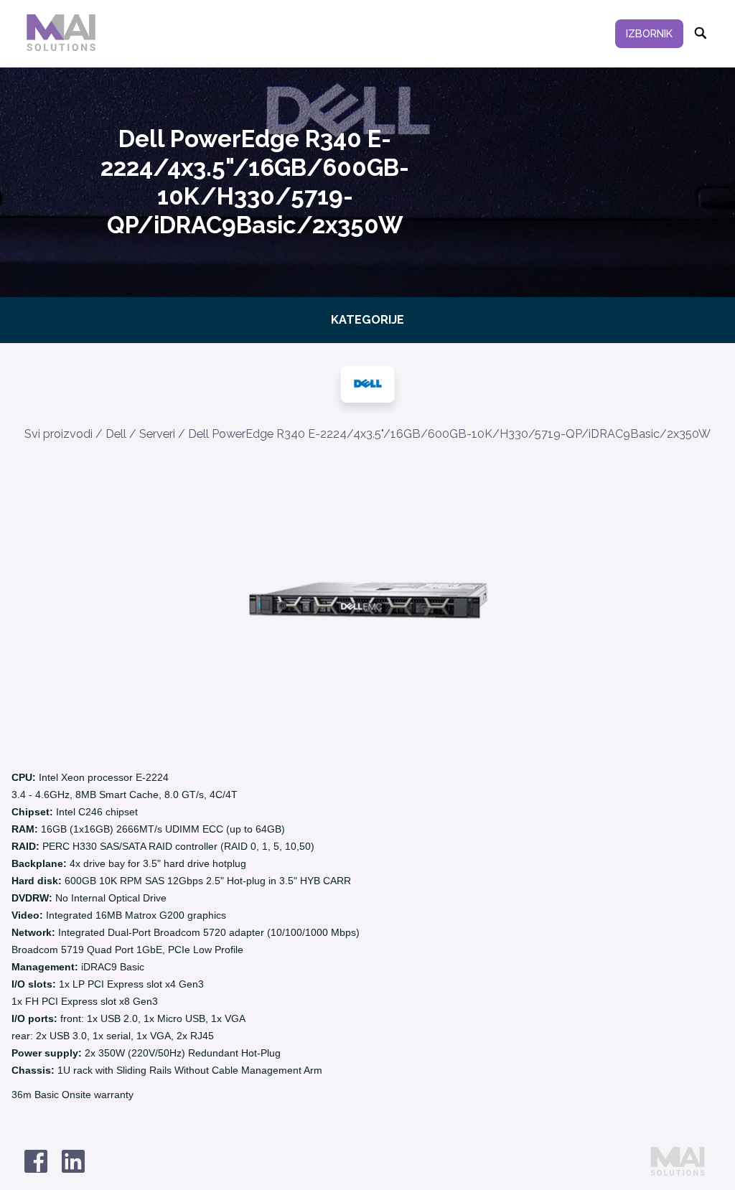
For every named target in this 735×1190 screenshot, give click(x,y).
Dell (116, 434)
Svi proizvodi (58, 434)
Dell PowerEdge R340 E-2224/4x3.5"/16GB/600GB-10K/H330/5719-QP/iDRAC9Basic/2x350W (449, 434)
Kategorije (367, 320)
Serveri (157, 434)
